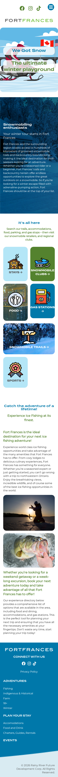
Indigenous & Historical (18, 693)
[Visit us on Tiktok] (39, 8)
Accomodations (13, 723)
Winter (7, 708)
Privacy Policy (29, 671)
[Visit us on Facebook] (22, 8)
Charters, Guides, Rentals (19, 732)
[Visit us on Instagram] (30, 8)
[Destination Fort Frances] (29, 20)
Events (10, 740)
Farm (6, 698)
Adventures (14, 681)
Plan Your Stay (17, 716)
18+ (5, 703)
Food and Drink (13, 727)
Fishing (8, 688)
